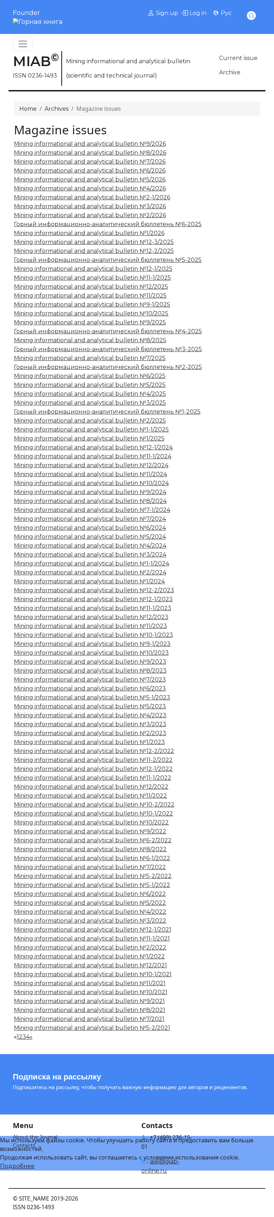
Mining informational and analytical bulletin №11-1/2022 (92, 777)
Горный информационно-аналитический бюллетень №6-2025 (108, 224)
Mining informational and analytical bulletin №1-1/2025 (91, 429)
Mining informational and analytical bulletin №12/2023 (91, 617)
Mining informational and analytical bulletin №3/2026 (90, 206)
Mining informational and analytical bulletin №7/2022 (90, 867)
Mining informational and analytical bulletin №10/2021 (90, 992)
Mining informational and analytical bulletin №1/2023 (89, 742)
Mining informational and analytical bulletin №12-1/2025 (93, 268)
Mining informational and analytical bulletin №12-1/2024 (93, 447)
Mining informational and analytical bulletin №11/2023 (90, 626)
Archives (56, 108)
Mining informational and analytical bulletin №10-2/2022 (94, 804)
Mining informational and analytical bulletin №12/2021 (90, 965)
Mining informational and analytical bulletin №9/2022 (90, 831)
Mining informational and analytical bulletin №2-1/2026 (92, 197)
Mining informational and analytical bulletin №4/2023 (90, 715)
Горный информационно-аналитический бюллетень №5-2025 (108, 259)
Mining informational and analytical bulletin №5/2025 (90, 384)
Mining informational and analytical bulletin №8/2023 (90, 670)
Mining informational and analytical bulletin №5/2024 (90, 536)
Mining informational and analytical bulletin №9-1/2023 (92, 643)
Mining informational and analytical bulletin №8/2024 (90, 501)
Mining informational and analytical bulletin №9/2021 (89, 1001)
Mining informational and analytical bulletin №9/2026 (90, 143)
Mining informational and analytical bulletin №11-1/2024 (92, 456)
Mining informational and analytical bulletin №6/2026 (90, 170)
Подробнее (17, 1166)
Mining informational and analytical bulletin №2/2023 (90, 733)
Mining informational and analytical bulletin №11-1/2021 (92, 938)
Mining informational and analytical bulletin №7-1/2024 (92, 510)
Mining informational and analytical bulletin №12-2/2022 (94, 751)
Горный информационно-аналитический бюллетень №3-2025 (108, 349)
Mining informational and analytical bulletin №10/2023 (91, 652)
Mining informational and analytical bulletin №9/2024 (90, 492)
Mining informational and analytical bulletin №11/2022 (90, 795)
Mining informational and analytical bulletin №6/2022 (90, 894)
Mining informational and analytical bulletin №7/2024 (90, 518)
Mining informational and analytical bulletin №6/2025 (90, 376)
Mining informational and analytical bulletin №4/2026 (90, 188)
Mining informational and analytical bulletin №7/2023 (90, 679)
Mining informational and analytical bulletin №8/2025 (90, 340)
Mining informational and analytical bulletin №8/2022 (90, 849)
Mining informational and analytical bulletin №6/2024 (90, 527)
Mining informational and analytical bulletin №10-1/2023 (93, 635)
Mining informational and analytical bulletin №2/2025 (90, 420)
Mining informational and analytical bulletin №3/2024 (90, 554)
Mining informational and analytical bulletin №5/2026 (90, 179)
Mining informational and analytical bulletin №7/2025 (90, 358)
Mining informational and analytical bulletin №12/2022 (91, 786)
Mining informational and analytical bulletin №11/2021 (90, 983)
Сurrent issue (238, 58)
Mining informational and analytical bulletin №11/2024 (90, 474)
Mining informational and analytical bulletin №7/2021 (89, 1019)
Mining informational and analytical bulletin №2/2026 (90, 215)
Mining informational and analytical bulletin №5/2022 (90, 902)
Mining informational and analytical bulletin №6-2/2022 (93, 840)
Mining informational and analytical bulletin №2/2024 (90, 572)
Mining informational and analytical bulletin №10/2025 (91, 313)
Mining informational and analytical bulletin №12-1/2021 (92, 929)
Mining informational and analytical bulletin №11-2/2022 (93, 760)
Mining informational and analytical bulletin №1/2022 (89, 956)
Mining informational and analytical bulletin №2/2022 (90, 947)
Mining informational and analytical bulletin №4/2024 (90, 545)
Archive (229, 72)
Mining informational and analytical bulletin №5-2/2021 (92, 1027)
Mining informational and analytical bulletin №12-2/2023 (94, 590)
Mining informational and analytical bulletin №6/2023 (90, 688)
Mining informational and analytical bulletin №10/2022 (91, 822)
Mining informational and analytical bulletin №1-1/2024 (91, 563)
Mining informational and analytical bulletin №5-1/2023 (92, 697)
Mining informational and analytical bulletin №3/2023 (90, 724)
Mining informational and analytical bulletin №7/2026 (90, 161)
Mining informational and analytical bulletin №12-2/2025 (94, 251)
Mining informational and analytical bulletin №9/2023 (90, 661)
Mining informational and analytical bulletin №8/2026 (90, 152)
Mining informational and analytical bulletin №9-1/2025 (92, 304)
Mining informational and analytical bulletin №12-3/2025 (94, 242)
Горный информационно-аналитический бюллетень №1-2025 (107, 411)
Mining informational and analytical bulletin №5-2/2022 (93, 876)
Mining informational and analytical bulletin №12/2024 (91, 465)
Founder (26, 13)
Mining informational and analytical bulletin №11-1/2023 (92, 608)
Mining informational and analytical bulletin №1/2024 (89, 581)
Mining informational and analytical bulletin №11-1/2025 (92, 277)
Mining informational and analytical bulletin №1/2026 (89, 233)
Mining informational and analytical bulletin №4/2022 (90, 911)
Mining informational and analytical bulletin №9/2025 (90, 322)
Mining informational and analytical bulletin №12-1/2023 (93, 599)
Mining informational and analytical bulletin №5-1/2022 (92, 885)
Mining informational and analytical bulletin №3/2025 (90, 402)
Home (28, 108)
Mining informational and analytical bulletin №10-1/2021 (93, 974)
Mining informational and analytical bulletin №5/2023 (90, 706)
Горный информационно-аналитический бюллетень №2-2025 (108, 367)
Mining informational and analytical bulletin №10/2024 (91, 483)
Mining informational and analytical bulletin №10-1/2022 (93, 813)
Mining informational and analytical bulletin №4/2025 (90, 393)
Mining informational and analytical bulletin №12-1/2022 (93, 768)
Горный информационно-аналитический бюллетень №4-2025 (108, 331)
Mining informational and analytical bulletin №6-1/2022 (92, 858)
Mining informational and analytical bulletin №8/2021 (89, 1010)
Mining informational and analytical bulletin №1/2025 (89, 438)
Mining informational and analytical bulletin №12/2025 (91, 286)
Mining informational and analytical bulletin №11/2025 (90, 295)
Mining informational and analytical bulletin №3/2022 (90, 920)
